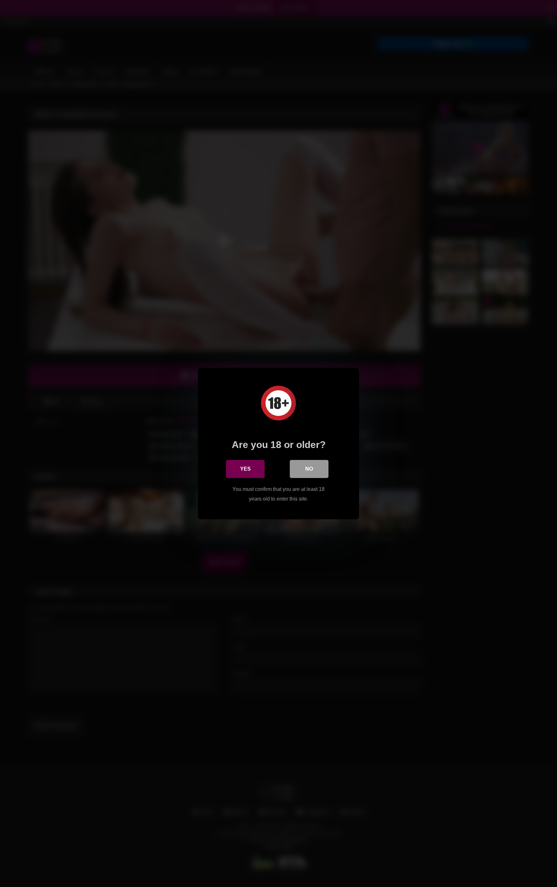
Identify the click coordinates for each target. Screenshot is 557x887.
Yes (245, 469)
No (309, 469)
